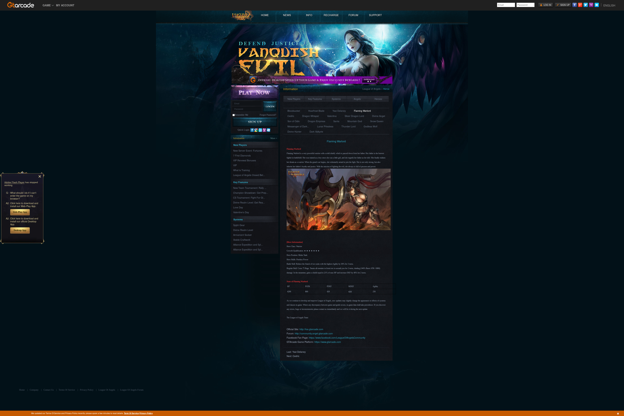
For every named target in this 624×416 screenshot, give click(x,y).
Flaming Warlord (362, 110)
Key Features (315, 99)
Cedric (290, 116)
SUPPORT (375, 15)
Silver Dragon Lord (354, 116)
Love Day (238, 207)
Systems (336, 99)
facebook (252, 130)
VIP (235, 165)
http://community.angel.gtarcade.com (314, 333)
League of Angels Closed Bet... (249, 175)
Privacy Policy (146, 413)
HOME (265, 15)
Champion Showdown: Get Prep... (250, 192)
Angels (357, 99)
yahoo (264, 130)
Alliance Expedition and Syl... (248, 244)
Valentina (332, 116)
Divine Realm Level (243, 230)
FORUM (353, 15)
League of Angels (372, 88)
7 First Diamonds (242, 155)
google (256, 130)
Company (34, 390)
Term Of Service (131, 413)
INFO (309, 15)
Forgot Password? (268, 115)
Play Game (255, 92)
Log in (547, 5)
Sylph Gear (239, 225)
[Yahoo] (591, 5)
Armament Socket (242, 234)
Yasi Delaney (339, 110)
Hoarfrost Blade (316, 110)
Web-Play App (20, 212)
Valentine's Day (241, 212)
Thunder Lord (348, 126)
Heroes (378, 99)
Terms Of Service (67, 390)
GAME (47, 5)
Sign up (565, 5)
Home (22, 390)
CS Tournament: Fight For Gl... (249, 197)
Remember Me (241, 115)
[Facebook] (574, 5)
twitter (260, 130)
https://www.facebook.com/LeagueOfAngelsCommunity (337, 337)
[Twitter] (586, 5)
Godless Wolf (370, 126)
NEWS (287, 15)
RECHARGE (331, 15)
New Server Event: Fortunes (247, 150)
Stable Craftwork (241, 239)
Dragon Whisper (310, 116)
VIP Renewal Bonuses (244, 160)
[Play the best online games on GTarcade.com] (20, 4)
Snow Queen (377, 121)
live (268, 130)
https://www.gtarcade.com (327, 341)
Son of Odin (293, 121)
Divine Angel (378, 116)
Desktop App (20, 230)
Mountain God (354, 121)
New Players (293, 99)
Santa (336, 121)
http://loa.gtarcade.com (311, 329)
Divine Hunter (294, 131)
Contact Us (49, 390)
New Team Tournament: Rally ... (249, 187)
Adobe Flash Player (14, 182)
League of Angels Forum (131, 390)
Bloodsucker (293, 110)
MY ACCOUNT (65, 5)
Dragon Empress (316, 121)
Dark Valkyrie (316, 131)
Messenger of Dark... (298, 126)
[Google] (580, 5)
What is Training (241, 170)
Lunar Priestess (325, 126)
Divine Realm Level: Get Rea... (249, 202)
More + (273, 138)
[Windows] (597, 5)
